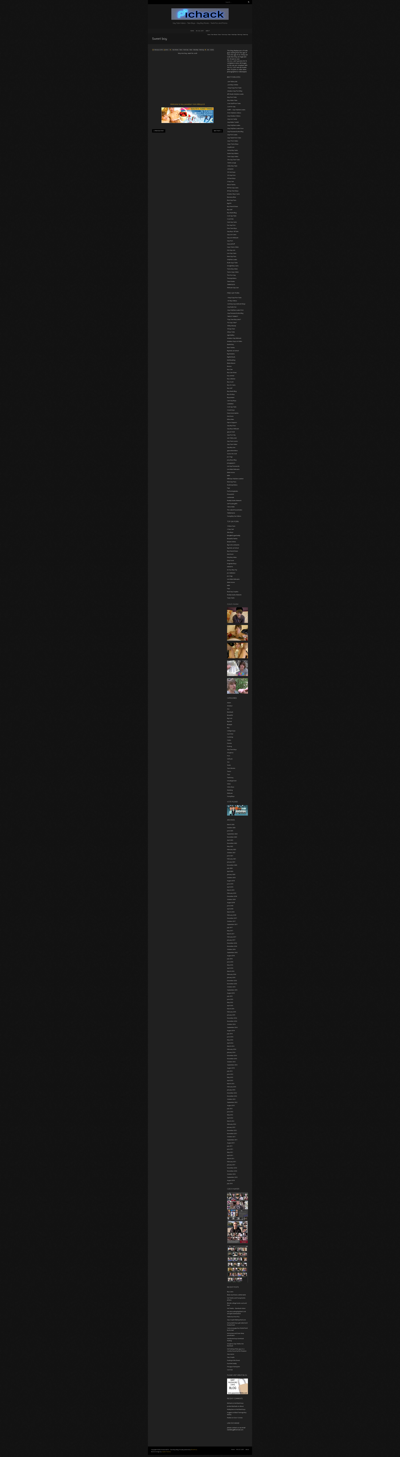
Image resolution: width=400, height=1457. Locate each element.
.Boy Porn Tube (232, 97)
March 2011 (230, 1158)
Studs (229, 765)
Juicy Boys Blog (231, 460)
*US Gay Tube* (232, 322)
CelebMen (230, 404)
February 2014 (231, 1049)
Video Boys (234, 34)
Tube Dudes (231, 281)
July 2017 (229, 927)
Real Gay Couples (232, 592)
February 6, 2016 (158, 49)
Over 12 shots (238, 1418)
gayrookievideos (232, 450)
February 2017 (231, 937)
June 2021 (230, 856)
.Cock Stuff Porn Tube (234, 103)
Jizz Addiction (231, 573)
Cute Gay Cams (232, 222)
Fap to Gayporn (232, 422)
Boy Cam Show (231, 372)
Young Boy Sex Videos (234, 516)
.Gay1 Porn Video (232, 141)
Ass (228, 709)
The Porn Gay (231, 275)
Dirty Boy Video (232, 557)
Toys (228, 774)
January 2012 (231, 1127)
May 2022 (230, 846)
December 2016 (232, 943)
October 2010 (231, 1174)
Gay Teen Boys (232, 749)
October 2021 (231, 853)
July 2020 (229, 868)
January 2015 (231, 1015)
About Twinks (231, 185)
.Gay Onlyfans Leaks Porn (235, 128)
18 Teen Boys (231, 178)
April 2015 (230, 1005)
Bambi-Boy (230, 344)
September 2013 (232, 1065)
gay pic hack (231, 432)
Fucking (229, 746)
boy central (230, 376)
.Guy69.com (230, 147)
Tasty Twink (230, 598)
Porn (228, 756)
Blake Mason (231, 363)
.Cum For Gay (231, 106)
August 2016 (231, 956)
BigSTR (229, 203)
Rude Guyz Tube (232, 263)
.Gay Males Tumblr (233, 122)
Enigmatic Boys (231, 563)
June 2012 (230, 1112)
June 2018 (230, 906)
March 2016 (230, 971)
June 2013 (230, 1074)
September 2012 (232, 1102)
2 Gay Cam (230, 181)
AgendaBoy (230, 335)
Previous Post (159, 131)
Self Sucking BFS (232, 504)
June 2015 (230, 999)
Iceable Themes (166, 1451)
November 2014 (232, 1021)
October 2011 (231, 1137)
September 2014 (232, 1027)
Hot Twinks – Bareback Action (236, 1308)
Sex (228, 762)
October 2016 (231, 949)
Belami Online (231, 542)
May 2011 (230, 1152)
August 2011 (231, 1143)
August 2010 (231, 1180)
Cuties (229, 740)
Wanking (240, 34)
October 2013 (231, 1062)
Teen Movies (214, 34)
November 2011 (232, 1133)
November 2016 (232, 946)
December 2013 (232, 1055)
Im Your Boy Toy (232, 570)
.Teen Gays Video (232, 156)
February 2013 (231, 1087)
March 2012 (230, 1121)
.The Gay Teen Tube (233, 160)
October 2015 (231, 987)
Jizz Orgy (229, 457)
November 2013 (232, 1059)
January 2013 (231, 1090)
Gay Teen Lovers (232, 441)
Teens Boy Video (232, 269)
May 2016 (230, 965)
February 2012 (231, 1124)
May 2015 (230, 1002)
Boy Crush (230, 382)
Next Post (217, 131)
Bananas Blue (231, 197)
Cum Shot (230, 734)
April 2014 (230, 1043)
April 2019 (230, 887)
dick (208, 49)
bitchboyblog (231, 360)
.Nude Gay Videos (232, 153)
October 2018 (231, 899)
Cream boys (231, 410)
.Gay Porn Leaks (232, 135)
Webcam (230, 793)
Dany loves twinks (233, 413)
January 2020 (231, 874)
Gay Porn (230, 241)
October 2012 (231, 1099)
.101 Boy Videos (232, 301)
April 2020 (230, 871)
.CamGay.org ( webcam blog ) (236, 304)
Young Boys (230, 796)
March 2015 (230, 1009)
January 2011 (231, 1165)
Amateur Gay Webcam (234, 338)
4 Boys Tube (231, 332)
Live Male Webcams (233, 469)
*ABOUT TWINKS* (232, 316)
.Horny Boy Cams (232, 150)
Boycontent (230, 397)
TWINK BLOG (231, 284)
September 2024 (232, 834)
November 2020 (232, 865)
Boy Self (229, 209)
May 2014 (230, 1040)
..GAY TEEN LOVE (232, 82)
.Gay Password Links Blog (235, 131)
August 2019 (231, 881)
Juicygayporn (231, 463)
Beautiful (230, 715)
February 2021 (231, 859)
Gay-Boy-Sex (231, 447)
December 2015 (232, 980)
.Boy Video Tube (232, 100)
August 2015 (231, 993)
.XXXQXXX (230, 169)
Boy (228, 728)
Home (192, 31)
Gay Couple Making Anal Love (236, 1320)
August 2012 (231, 1105)
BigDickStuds (231, 357)
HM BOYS (230, 567)
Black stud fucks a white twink (236, 1295)
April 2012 (230, 1118)
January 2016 (231, 977)
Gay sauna (230, 1354)
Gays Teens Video (233, 247)
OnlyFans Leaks (232, 259)
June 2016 (230, 962)
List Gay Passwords (233, 466)
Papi (228, 488)
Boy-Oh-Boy (231, 394)
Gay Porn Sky (231, 435)
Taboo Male (231, 507)
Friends (229, 743)
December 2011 (232, 1130)
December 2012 (232, 1093)
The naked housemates (234, 510)
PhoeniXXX (230, 494)
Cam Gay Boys (231, 401)
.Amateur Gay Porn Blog (234, 91)
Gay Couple (230, 1357)
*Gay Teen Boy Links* (234, 319)
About (208, 31)
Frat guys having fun (233, 1367)
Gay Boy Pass (231, 425)
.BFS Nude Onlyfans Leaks (235, 94)
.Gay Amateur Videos (233, 116)
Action (229, 703)
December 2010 (232, 1168)
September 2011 (232, 1140)
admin (166, 49)
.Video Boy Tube (232, 166)
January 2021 (231, 862)
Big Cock (229, 718)
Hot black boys (239, 1403)
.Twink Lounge (231, 163)
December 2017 (232, 918)
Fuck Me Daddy (232, 1363)
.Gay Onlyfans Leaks (233, 125)
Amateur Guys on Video (234, 341)
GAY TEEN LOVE (232, 438)
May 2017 (230, 931)
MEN (228, 475)
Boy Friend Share (232, 206)
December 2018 (232, 896)
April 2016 (230, 968)
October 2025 (231, 828)
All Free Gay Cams (232, 188)
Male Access (231, 472)
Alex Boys (230, 532)
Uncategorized (231, 781)
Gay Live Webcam (232, 238)
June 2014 (230, 1037)
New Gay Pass (231, 256)
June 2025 (230, 831)
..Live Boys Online (232, 85)
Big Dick (229, 721)
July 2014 (229, 1034)
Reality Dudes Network (234, 500)
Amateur (229, 706)
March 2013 (230, 1084)
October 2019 (231, 877)
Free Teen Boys (232, 228)
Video (229, 34)
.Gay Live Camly (232, 119)
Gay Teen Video (232, 444)
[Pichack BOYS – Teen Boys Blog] (200, 9)
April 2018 (230, 909)
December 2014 (232, 1018)
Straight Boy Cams (233, 266)
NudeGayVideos (232, 485)
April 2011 (230, 1155)
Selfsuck (229, 759)
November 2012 (232, 1096)
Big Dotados (231, 354)
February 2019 (231, 893)
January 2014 (231, 1052)
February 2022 (231, 849)
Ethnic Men (230, 419)
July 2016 (229, 959)
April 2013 (230, 1080)
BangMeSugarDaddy (233, 535)
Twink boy (224, 34)
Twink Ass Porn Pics (233, 1317)
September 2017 (232, 924)
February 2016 (231, 974)
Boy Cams (230, 1292)
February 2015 (231, 1012)
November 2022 (232, 843)
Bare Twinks (231, 347)
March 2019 (230, 890)
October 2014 (231, 1024)
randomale (230, 497)
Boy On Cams (231, 385)
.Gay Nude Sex (231, 307)
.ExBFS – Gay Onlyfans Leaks (236, 110)
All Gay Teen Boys (232, 191)
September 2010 (232, 1177)
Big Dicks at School (233, 351)
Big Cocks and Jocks (233, 545)
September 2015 (232, 990)
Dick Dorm (230, 416)
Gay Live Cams (231, 234)
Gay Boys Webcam (233, 429)
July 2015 (229, 996)
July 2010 (229, 1183)
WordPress (194, 1449)
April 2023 (230, 840)
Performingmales (232, 491)
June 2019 (230, 884)
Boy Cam (230, 369)
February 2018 (231, 915)
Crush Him (230, 219)
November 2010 (232, 1171)
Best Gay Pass (231, 200)
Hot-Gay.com (231, 250)
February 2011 (231, 1162)
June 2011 (230, 1149)
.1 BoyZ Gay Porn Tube (234, 88)
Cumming (230, 737)
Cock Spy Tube (231, 216)
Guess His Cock (232, 454)
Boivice (229, 366)
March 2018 (230, 912)
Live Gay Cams (231, 253)
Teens (219, 34)
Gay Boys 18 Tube (232, 231)
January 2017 (231, 940)
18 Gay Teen (231, 329)
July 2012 (229, 1108)
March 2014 (230, 1046)
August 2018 (231, 902)
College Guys (231, 731)
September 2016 (232, 952)
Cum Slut (230, 1370)
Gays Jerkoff (231, 244)
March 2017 (230, 934)
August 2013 (231, 1068)
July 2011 (229, 1146)
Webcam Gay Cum (233, 288)
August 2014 (231, 1030)
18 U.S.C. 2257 (200, 31)
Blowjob (229, 724)
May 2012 (230, 1115)
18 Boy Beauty (231, 326)
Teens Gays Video (233, 272)
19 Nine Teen (231, 526)
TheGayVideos (231, 278)
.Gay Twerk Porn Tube (234, 138)
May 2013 (230, 1077)
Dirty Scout (230, 560)
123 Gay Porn (231, 175)
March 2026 (230, 824)
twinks (212, 49)
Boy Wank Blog (231, 213)
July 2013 (229, 1071)
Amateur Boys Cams (233, 194)
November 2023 (232, 837)
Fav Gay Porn (231, 225)
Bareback (230, 712)
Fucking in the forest (233, 1360)
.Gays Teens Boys (232, 144)
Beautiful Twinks (232, 538)
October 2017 (231, 921)
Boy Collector (231, 379)
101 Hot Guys (231, 172)
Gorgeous (230, 753)
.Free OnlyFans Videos (234, 113)
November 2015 (232, 984)
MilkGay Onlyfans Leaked (235, 479)
